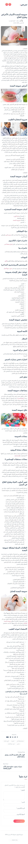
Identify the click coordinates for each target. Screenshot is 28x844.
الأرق (6, 261)
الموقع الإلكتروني (21, 814)
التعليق (23, 790)
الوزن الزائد (6, 741)
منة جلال (18, 20)
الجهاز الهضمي (12, 20)
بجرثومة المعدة (16, 220)
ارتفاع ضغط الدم (9, 244)
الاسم (23, 802)
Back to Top (14, 840)
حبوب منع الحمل (8, 268)
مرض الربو (8, 235)
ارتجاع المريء (20, 398)
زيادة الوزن (16, 216)
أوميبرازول (17, 455)
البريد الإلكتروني (20, 808)
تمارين (18, 743)
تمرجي (23, 4)
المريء (12, 741)
